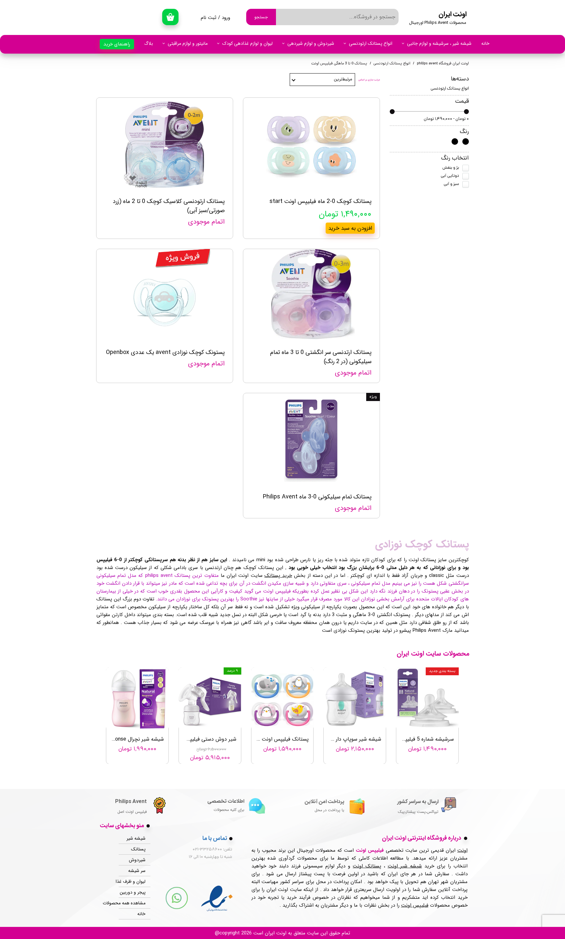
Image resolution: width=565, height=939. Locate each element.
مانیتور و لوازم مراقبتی (188, 43)
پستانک (138, 849)
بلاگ (148, 43)
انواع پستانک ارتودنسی (370, 43)
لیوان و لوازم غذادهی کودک (247, 43)
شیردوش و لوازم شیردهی (310, 43)
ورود (226, 18)
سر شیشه (137, 870)
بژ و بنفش (450, 168)
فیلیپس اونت (414, 905)
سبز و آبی (451, 184)
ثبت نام (208, 18)
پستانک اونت (367, 866)
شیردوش (137, 860)
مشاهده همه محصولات (132, 903)
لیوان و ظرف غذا (132, 881)
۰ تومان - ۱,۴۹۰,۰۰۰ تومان (446, 119)
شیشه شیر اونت (405, 866)
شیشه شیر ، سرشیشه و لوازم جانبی (439, 43)
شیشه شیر (136, 838)
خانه (485, 43)
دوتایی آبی (450, 176)
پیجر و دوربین (133, 892)
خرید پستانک (278, 575)
